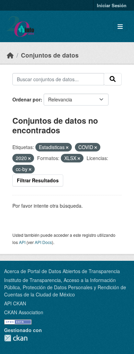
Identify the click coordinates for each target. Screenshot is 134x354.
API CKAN (15, 303)
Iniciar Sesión (111, 5)
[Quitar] (67, 147)
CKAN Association (23, 312)
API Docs (43, 242)
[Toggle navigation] (120, 27)
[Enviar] (113, 79)
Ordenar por (26, 99)
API (22, 242)
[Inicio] (10, 55)
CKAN (15, 338)
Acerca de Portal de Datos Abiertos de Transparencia (62, 271)
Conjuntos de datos (50, 55)
